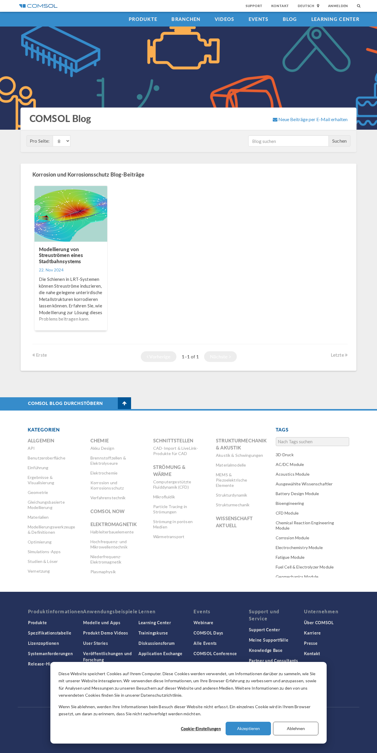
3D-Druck (285, 454)
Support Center (264, 629)
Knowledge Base (266, 650)
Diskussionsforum (156, 643)
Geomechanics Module (297, 576)
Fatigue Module (290, 557)
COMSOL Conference (215, 653)
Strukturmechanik (232, 504)
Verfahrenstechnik (108, 497)
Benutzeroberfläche (46, 457)
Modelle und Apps (101, 622)
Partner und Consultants (273, 660)
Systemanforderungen (50, 653)
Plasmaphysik (103, 571)
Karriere (312, 633)
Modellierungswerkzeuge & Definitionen (51, 529)
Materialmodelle (231, 464)
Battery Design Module (297, 493)
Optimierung (40, 541)
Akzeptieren (248, 728)
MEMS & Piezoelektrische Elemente (231, 480)
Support (254, 6)
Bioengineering (290, 503)
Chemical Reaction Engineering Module (305, 525)
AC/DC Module (290, 464)
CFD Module (287, 512)
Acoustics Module (293, 474)
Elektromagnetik (113, 524)
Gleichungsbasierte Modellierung (46, 505)
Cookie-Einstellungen (201, 728)
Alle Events (205, 643)
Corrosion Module (292, 537)
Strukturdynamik (231, 494)
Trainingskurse (153, 633)
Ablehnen (296, 728)
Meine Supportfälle (269, 640)
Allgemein (41, 440)
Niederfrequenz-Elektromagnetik (105, 559)
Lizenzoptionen (43, 643)
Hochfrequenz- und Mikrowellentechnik (109, 544)
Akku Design (102, 448)
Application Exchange (160, 653)
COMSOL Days (208, 633)
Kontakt (280, 6)
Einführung (38, 467)
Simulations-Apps (44, 551)
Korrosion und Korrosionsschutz (107, 485)
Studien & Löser (43, 561)
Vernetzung (39, 571)
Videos (224, 19)
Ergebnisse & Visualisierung (41, 480)
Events (259, 19)
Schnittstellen (173, 440)
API (31, 448)
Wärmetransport (168, 536)
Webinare (204, 622)
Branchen (185, 19)
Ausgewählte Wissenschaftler (304, 483)
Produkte (143, 19)
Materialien (38, 517)
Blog (290, 19)
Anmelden (338, 6)
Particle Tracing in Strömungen (170, 509)
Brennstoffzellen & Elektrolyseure (108, 460)
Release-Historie (45, 664)
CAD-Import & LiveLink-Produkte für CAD (175, 451)
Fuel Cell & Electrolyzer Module (305, 566)
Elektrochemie (104, 472)
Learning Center (335, 19)
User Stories (95, 643)
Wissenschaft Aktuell (234, 522)
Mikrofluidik (164, 496)
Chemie (99, 440)
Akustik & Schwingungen (239, 455)
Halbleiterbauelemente (112, 531)
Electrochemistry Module (299, 547)
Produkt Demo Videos (105, 633)
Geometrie (38, 492)
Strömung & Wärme (169, 470)
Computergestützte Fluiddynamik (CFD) (172, 484)
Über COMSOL (319, 622)
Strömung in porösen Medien (173, 524)
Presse (311, 643)
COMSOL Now (107, 511)
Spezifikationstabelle (50, 633)
